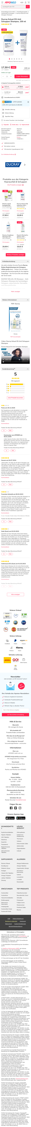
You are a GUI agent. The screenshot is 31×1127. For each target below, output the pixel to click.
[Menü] (2, 2)
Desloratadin (20, 882)
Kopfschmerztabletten (7, 832)
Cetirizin (19, 874)
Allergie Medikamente (22, 863)
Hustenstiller (4, 893)
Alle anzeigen (15, 594)
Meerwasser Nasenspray (4, 903)
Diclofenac (4, 839)
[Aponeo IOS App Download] (10, 818)
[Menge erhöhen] (11, 76)
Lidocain (19, 851)
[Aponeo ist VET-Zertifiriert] (7, 622)
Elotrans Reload (5, 863)
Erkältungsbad (5, 900)
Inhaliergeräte (5, 906)
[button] (9, 59)
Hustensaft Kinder (6, 911)
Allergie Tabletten (21, 866)
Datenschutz (8, 924)
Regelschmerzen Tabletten (5, 847)
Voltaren (19, 841)
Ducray (18, 137)
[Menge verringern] (3, 76)
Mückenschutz (20, 905)
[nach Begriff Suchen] (28, 6)
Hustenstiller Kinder (6, 909)
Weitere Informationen (9, 300)
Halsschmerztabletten (7, 898)
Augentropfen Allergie (23, 868)
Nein (10, 430)
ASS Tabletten (5, 837)
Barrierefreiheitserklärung (15, 926)
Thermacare (20, 839)
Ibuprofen (4, 842)
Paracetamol (4, 844)
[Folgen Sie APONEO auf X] (15, 808)
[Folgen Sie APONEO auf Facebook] (11, 808)
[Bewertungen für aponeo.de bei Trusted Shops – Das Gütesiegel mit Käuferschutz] (7, 616)
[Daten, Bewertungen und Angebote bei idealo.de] (23, 622)
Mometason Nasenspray (20, 871)
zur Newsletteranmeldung (15, 715)
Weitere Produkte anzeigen (15, 255)
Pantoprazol (20, 900)
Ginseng (3, 880)
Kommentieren (5, 423)
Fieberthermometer (22, 893)
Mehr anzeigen (15, 291)
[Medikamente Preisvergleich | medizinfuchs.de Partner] (5, 629)
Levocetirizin (20, 877)
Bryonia (19, 910)
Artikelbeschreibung (8, 261)
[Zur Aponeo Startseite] (10, 2)
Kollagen (3, 871)
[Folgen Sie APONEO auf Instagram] (20, 808)
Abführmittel (20, 846)
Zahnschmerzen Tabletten (5, 851)
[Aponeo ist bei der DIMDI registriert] (24, 615)
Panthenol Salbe (21, 907)
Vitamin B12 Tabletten (7, 873)
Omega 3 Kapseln (6, 875)
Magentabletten (21, 848)
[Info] (28, 102)
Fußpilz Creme (21, 902)
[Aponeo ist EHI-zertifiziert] (16, 616)
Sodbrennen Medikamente (20, 835)
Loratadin (19, 879)
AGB (9, 918)
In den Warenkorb (22, 76)
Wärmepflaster (21, 832)
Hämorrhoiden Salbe (22, 843)
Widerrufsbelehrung (18, 918)
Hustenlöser (4, 895)
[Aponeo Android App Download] (20, 818)
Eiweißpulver (4, 866)
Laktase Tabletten (6, 878)
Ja (3, 430)
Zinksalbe (19, 898)
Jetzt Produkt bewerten (15, 398)
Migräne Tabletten (6, 835)
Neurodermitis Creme (22, 895)
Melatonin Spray (5, 868)
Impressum (23, 921)
